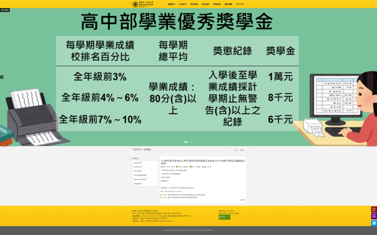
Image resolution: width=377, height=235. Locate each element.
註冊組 (242, 150)
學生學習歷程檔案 (140, 175)
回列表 (242, 200)
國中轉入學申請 (139, 179)
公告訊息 (137, 163)
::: (130, 4)
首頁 (235, 150)
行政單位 (183, 4)
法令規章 (137, 167)
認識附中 (171, 4)
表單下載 (137, 171)
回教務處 (137, 184)
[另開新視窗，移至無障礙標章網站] (225, 217)
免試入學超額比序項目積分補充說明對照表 (183, 197)
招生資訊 (205, 4)
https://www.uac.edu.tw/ (173, 191)
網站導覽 (228, 4)
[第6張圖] (191, 142)
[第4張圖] (188, 142)
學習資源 (217, 4)
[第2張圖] (185, 142)
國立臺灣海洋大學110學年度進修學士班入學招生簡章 (186, 195)
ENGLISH (240, 4)
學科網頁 (194, 4)
